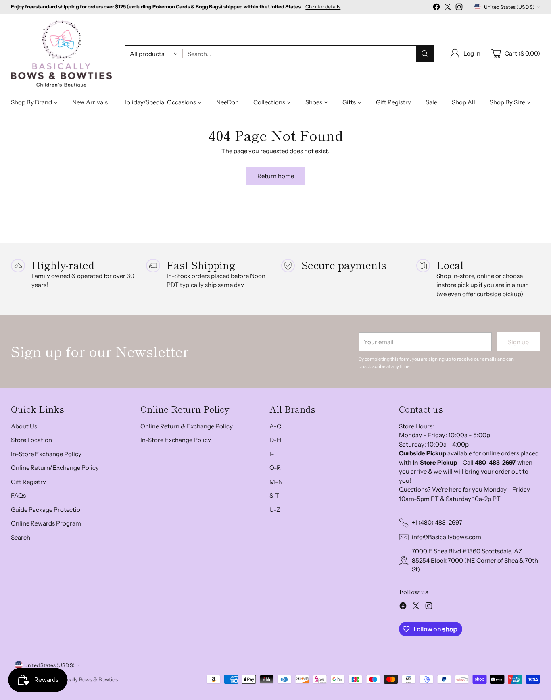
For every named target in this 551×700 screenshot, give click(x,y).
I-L (273, 454)
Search (20, 537)
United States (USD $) (509, 7)
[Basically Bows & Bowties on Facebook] (436, 8)
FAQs (18, 495)
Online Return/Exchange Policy (55, 468)
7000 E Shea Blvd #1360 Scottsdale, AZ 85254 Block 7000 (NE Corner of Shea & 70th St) (475, 560)
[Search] (425, 53)
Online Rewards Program (46, 523)
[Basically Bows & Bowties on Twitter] (448, 8)
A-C (275, 426)
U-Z (274, 509)
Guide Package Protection (47, 509)
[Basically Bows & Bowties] (61, 53)
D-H (275, 440)
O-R (275, 468)
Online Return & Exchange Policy (186, 426)
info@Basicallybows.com (446, 537)
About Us (24, 426)
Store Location (31, 440)
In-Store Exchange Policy (46, 454)
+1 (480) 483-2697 (437, 522)
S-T (274, 495)
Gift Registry (28, 482)
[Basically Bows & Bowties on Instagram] (459, 8)
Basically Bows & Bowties (87, 679)
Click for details (322, 6)
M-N (276, 482)
